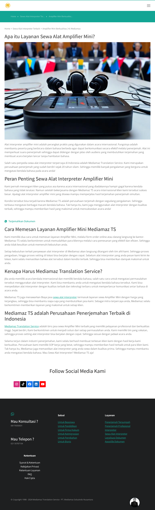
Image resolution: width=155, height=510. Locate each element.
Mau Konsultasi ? (24, 421)
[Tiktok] (23, 384)
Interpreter (110, 430)
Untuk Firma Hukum (68, 430)
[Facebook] (30, 384)
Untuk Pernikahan (67, 437)
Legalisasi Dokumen (115, 437)
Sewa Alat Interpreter (116, 433)
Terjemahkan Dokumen (21, 221)
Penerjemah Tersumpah (117, 422)
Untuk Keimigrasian (68, 433)
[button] (148, 5)
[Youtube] (43, 384)
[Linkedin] (36, 384)
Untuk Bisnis (64, 441)
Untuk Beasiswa (66, 422)
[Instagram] (17, 384)
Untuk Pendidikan (67, 426)
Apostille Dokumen (115, 441)
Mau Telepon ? (22, 438)
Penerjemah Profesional (117, 426)
